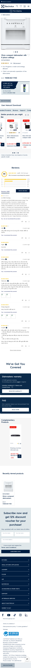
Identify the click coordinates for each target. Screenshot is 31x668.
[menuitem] (7, 6)
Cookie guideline (22, 626)
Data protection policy (9, 626)
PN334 (11, 443)
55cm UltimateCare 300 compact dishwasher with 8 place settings (8, 137)
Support (22, 110)
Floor (4, 574)
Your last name (20, 533)
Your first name (6, 533)
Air (3, 579)
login (18, 382)
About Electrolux (8, 603)
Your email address (7, 539)
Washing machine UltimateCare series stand (15, 449)
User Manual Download (11, 105)
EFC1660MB (20, 132)
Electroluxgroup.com (9, 618)
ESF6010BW (6, 494)
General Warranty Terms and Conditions (12, 386)
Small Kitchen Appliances (10, 565)
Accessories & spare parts (11, 589)
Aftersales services (8, 598)
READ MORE (15, 409)
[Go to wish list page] (21, 6)
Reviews (15, 110)
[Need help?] (27, 659)
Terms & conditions (8, 623)
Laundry (4, 569)
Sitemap (5, 629)
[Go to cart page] (25, 6)
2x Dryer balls (7, 91)
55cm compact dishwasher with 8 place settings (8, 497)
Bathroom (5, 584)
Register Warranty (15, 391)
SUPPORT (4, 593)
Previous (1, 11)
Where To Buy (6, 608)
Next (28, 11)
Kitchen (4, 560)
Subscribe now (16, 551)
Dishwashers (6, 15)
